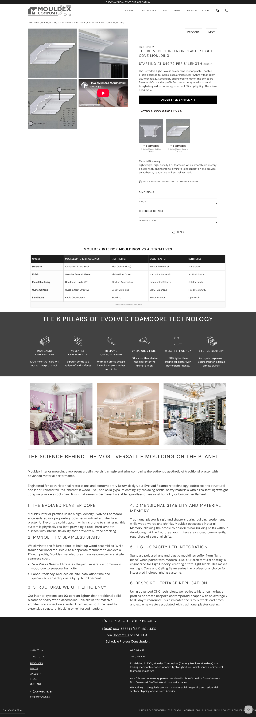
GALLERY (35, 673)
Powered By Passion (244, 710)
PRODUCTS (36, 663)
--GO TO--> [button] (36, 650)
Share (180, 232)
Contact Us (121, 635)
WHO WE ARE (138, 656)
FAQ (198, 710)
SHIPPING (207, 710)
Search (178, 710)
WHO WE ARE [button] (137, 650)
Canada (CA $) (11, 710)
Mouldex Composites (153, 710)
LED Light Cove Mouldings (43, 22)
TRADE (34, 668)
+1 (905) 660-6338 (114, 629)
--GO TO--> (37, 656)
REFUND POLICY (222, 710)
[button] (130, 10)
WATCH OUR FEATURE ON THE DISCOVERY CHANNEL (171, 181)
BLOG (33, 678)
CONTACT (35, 684)
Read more (145, 90)
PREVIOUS (193, 32)
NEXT (211, 32)
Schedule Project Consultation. (128, 641)
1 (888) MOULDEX (143, 629)
